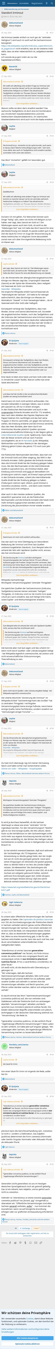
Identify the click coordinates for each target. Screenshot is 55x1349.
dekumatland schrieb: (11, 81)
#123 (52, 136)
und (14, 510)
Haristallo (28, 440)
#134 (52, 1096)
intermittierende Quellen (13, 435)
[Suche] (51, 3)
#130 (52, 728)
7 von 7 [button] (36, 1228)
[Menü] (4, 3)
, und (17, 895)
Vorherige (26, 1228)
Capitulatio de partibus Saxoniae (38, 919)
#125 (52, 259)
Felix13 (6, 16)
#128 (52, 616)
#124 (52, 182)
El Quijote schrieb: (10, 141)
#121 (52, 33)
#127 (52, 527)
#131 (52, 791)
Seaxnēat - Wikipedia (10, 289)
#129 (52, 681)
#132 (52, 912)
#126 (52, 350)
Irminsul (21, 557)
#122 (52, 76)
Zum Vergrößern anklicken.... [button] (27, 103)
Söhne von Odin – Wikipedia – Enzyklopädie (21, 768)
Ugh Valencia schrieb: (11, 1101)
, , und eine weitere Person (27, 773)
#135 (52, 1164)
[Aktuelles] (46, 3)
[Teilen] (47, 32)
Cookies (29, 1318)
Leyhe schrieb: (8, 264)
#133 (52, 1054)
